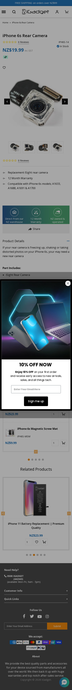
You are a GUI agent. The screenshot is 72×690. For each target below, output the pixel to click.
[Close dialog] (68, 283)
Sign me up (36, 401)
